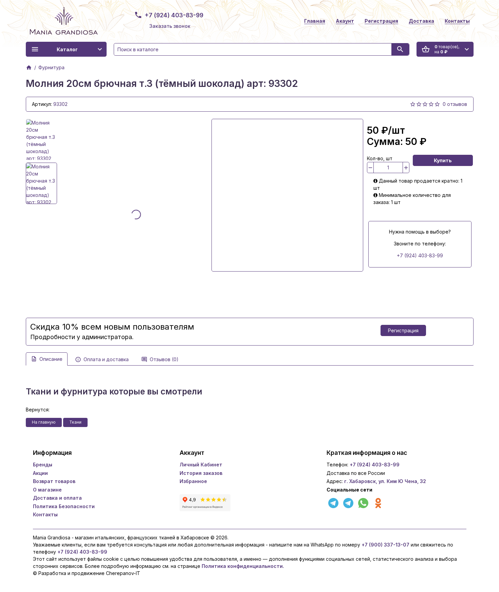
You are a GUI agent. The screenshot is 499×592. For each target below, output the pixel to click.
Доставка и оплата (57, 498)
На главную (44, 422)
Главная (314, 21)
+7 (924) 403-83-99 (174, 15)
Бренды (42, 464)
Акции (40, 473)
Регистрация (381, 21)
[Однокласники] (378, 502)
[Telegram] (334, 502)
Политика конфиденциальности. (242, 566)
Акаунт (345, 21)
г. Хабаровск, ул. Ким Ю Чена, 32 (385, 481)
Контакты (457, 21)
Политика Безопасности (64, 506)
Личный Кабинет (201, 464)
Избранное (193, 481)
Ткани (75, 422)
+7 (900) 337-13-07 (385, 545)
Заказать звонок (169, 26)
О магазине (47, 490)
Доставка (421, 21)
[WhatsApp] (363, 502)
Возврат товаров (54, 481)
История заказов (201, 473)
